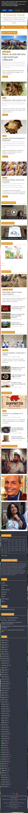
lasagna (10, 143)
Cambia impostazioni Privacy (8, 609)
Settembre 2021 (5, 761)
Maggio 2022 (4, 743)
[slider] (13, 238)
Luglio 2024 (4, 692)
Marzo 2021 (4, 775)
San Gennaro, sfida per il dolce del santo (18, 307)
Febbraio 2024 (4, 704)
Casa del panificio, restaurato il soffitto (14, 354)
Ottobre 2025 (4, 663)
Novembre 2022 (5, 734)
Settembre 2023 (5, 715)
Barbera (5, 63)
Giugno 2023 (4, 720)
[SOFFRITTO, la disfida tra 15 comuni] (14, 396)
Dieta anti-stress (12, 620)
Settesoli (23, 65)
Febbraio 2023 (4, 727)
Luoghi (4, 410)
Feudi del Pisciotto (17, 63)
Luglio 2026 (4, 642)
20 (2, 549)
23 (13, 549)
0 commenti (22, 62)
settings (16, 5)
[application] (14, 212)
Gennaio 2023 (4, 729)
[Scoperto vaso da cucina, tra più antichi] (6, 436)
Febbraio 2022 (4, 750)
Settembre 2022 (5, 738)
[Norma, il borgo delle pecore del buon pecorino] (6, 313)
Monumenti (5, 350)
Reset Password (5, 599)
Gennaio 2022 (4, 752)
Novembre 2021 (5, 756)
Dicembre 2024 (4, 681)
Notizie (10, 289)
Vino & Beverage (6, 51)
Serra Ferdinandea (17, 65)
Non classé (5, 289)
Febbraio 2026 (4, 654)
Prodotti (4, 177)
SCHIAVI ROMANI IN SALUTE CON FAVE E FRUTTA (17, 429)
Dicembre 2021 (4, 754)
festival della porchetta (8, 185)
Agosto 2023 (4, 718)
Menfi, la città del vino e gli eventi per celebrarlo (14, 57)
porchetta (19, 185)
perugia (15, 185)
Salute (4, 97)
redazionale (15, 62)
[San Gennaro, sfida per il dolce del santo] (6, 306)
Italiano (3, 263)
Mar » (6, 555)
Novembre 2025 (5, 660)
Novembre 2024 (5, 683)
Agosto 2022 (4, 740)
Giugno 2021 (4, 768)
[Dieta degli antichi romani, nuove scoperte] (14, 275)
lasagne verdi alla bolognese (18, 143)
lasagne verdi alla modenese (8, 145)
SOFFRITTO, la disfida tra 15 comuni (12, 414)
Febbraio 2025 (4, 676)
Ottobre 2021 (4, 759)
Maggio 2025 (4, 670)
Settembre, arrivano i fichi (7, 624)
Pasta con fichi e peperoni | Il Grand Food (11, 622)
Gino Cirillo (3, 620)
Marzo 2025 (4, 674)
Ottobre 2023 (4, 713)
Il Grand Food (14, 15)
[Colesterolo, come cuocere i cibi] (14, 82)
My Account (4, 592)
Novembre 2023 (5, 711)
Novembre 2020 (5, 784)
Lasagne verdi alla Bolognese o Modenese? (13, 139)
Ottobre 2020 (4, 786)
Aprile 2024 (3, 699)
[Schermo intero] (25, 218)
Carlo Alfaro (15, 102)
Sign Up (3, 601)
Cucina (4, 136)
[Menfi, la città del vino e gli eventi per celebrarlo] (14, 36)
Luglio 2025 (4, 667)
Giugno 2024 (4, 695)
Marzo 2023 (4, 724)
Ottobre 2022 (4, 736)
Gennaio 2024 (4, 706)
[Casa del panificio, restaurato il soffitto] (14, 335)
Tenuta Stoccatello (6, 67)
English (2, 265)
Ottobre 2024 (4, 686)
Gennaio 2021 (4, 779)
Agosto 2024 (4, 690)
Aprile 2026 (3, 649)
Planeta (11, 65)
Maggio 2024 (4, 697)
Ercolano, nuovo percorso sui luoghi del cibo (18, 384)
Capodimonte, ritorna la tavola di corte (18, 368)
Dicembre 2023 (4, 708)
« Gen (2, 555)
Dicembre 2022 (4, 731)
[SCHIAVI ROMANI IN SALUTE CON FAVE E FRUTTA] (6, 427)
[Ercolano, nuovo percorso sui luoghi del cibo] (6, 382)
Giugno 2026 (4, 644)
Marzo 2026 (4, 651)
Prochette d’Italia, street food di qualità (13, 181)
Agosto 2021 (4, 763)
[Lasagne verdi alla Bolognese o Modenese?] (14, 120)
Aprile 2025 (3, 672)
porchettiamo (5, 187)
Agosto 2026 (4, 640)
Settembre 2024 (5, 688)
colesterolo (6, 103)
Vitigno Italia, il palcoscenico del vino (17, 323)
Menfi (8, 65)
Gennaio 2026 (4, 656)
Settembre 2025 (5, 665)
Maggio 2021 (4, 770)
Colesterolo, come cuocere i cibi (14, 100)
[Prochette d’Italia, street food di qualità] (14, 162)
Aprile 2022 (3, 745)
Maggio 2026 (4, 647)
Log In (2, 587)
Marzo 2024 (4, 702)
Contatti (3, 583)
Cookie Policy (4, 585)
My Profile (3, 594)
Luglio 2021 (4, 766)
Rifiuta (10, 10)
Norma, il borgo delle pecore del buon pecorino (17, 315)
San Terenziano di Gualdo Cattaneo (15, 187)
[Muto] (22, 218)
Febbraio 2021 (4, 777)
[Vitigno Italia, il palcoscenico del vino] (6, 322)
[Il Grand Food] (2, 27)
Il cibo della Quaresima (12, 617)
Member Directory (5, 589)
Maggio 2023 (4, 722)
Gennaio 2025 (4, 679)
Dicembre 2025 (4, 658)
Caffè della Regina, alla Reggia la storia (18, 375)
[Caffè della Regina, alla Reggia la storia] (6, 374)
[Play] (3, 218)
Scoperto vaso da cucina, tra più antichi (18, 437)
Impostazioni (17, 10)
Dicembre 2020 (4, 782)
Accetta (4, 10)
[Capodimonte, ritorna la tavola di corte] (6, 367)
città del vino (10, 63)
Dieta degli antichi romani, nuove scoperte (12, 293)
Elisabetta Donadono (17, 141)
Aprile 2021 (3, 772)
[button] (14, 212)
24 (17, 549)
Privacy (3, 596)
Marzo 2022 (4, 747)
